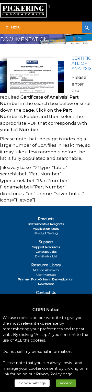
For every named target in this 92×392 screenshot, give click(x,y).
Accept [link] (66, 383)
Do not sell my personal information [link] (37, 351)
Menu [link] (15, 27)
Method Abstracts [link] (46, 270)
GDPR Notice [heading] (46, 309)
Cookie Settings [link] (32, 383)
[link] (23, 5)
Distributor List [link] (46, 256)
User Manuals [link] (46, 275)
